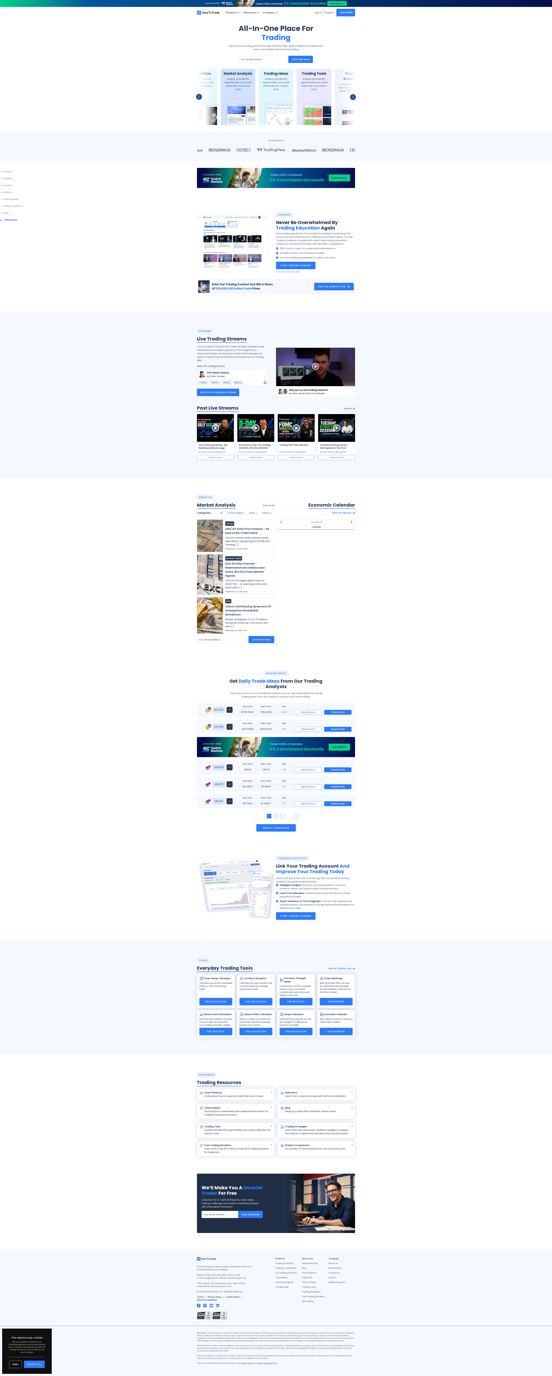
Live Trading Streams (286, 1272)
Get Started (200, 119)
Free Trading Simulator (313, 1296)
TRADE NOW (338, 712)
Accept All (34, 1364)
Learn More (338, 178)
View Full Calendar (341, 512)
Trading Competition (286, 1268)
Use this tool (296, 1001)
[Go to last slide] (200, 97)
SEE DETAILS (308, 712)
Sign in (318, 12)
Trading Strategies (311, 1291)
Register (329, 12)
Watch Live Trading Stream (218, 392)
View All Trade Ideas (276, 827)
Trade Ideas (281, 1277)
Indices (266, 513)
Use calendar (336, 1031)
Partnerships (334, 1268)
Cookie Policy (233, 1297)
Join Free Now (301, 59)
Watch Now (215, 457)
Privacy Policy (215, 1297)
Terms (200, 1297)
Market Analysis (310, 1263)
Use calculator (215, 1001)
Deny (16, 1364)
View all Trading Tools (339, 968)
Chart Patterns (309, 1272)
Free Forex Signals (284, 1282)
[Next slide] (351, 97)
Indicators (307, 1277)
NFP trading (308, 1301)
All (221, 513)
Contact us (334, 1272)
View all (347, 408)
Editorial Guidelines (207, 1300)
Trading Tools (309, 1287)
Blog (304, 1268)
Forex (252, 513)
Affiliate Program (336, 1282)
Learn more (336, 3)
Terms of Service (264, 1363)
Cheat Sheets (309, 1282)
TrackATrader (282, 1287)
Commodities (235, 513)
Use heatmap (336, 1001)
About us (333, 1263)
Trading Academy (284, 1263)
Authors (332, 1277)
